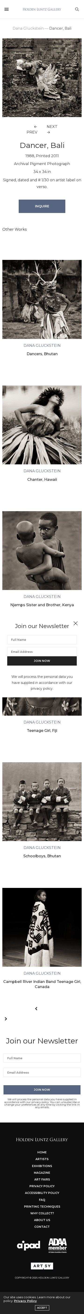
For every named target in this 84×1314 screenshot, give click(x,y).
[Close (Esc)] (75, 623)
